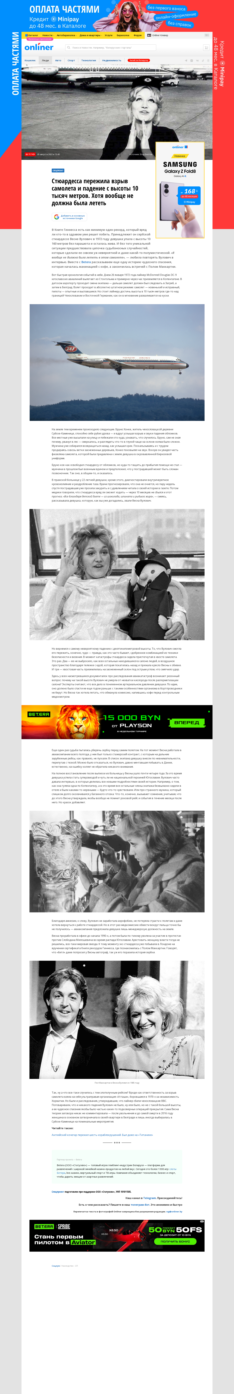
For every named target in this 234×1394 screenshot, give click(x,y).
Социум (56, 1265)
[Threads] (208, 60)
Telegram (149, 1198)
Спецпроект (58, 1191)
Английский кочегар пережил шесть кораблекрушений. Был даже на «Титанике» (102, 1135)
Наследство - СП (70, 1265)
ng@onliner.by (174, 1211)
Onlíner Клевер (160, 35)
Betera (86, 262)
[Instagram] (191, 60)
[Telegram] (186, 60)
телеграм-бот (140, 1204)
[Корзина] (206, 47)
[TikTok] (203, 60)
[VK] (197, 60)
